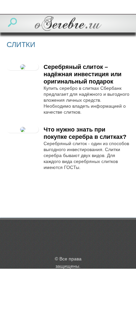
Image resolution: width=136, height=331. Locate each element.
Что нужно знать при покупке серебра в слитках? (85, 133)
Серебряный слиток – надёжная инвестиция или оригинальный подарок (82, 74)
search (12, 22)
